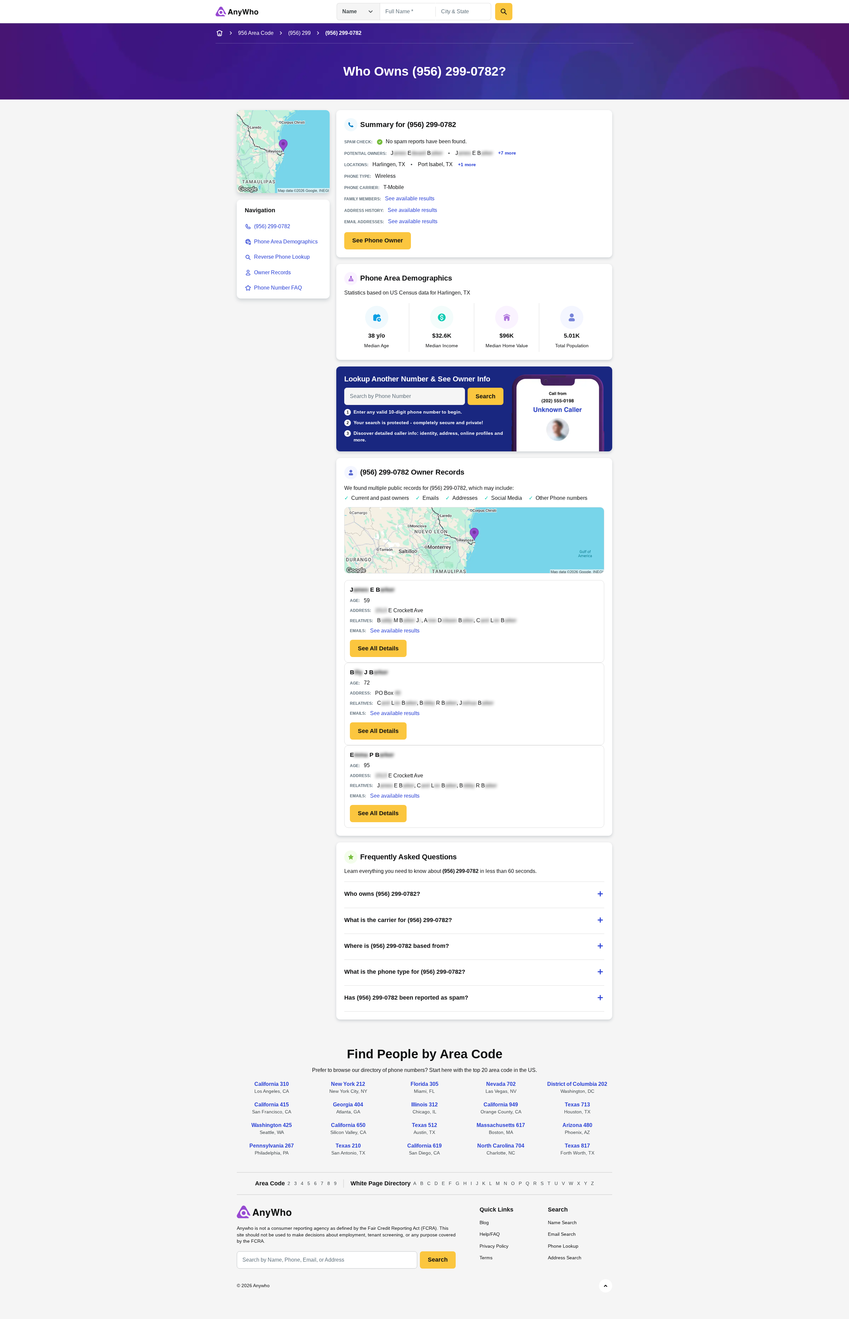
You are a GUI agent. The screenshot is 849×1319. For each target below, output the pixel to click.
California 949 (501, 1104)
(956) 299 (299, 33)
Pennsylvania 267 (271, 1146)
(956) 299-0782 (272, 226)
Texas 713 (577, 1104)
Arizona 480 (577, 1125)
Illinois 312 (424, 1104)
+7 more (507, 153)
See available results (409, 198)
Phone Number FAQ (278, 288)
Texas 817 (577, 1146)
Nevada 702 (501, 1084)
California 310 (271, 1084)
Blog (484, 1222)
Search (485, 396)
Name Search (562, 1222)
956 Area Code (256, 33)
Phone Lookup (563, 1246)
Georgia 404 (348, 1104)
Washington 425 (271, 1125)
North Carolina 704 (500, 1146)
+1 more (467, 164)
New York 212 (348, 1084)
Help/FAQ (490, 1234)
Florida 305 (424, 1084)
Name (349, 11)
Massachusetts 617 (501, 1125)
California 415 (271, 1104)
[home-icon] (220, 33)
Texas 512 (424, 1125)
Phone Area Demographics (286, 241)
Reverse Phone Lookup (282, 257)
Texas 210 (348, 1146)
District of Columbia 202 (577, 1084)
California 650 (348, 1125)
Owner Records (272, 272)
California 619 (424, 1146)
